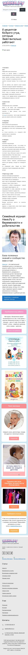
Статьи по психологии (7, 583)
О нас (4, 601)
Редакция (4, 605)
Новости (4, 568)
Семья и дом (5, 590)
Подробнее (14, 438)
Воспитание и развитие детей (9, 573)
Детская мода (6, 585)
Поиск (22, 9)
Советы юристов (6, 593)
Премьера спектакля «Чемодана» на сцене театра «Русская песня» (14, 483)
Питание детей (6, 578)
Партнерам (5, 612)
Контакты (5, 620)
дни (5, 115)
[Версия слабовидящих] (13, 14)
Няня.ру (4, 264)
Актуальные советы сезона (9, 595)
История (4, 607)
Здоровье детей (6, 575)
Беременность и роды (8, 570)
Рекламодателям (6, 610)
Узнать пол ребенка (14, 330)
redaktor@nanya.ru (16, 526)
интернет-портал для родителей (10, 543)
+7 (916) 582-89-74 (10, 624)
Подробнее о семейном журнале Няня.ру (11, 298)
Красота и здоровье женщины (10, 588)
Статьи (4, 564)
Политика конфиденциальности (10, 615)
